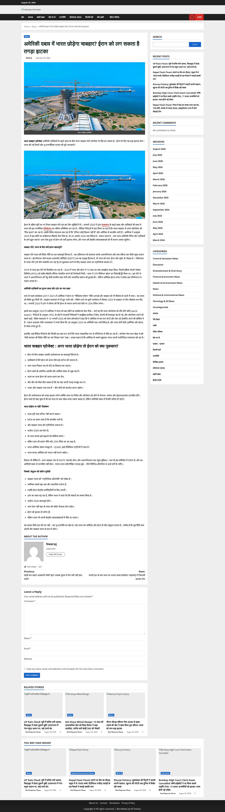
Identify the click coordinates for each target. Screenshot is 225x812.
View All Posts (55, 554)
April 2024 (158, 234)
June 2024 (158, 221)
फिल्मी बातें (89, 17)
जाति (155, 325)
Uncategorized (160, 307)
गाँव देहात (156, 319)
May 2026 (157, 167)
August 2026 (159, 149)
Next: (117, 575)
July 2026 (157, 155)
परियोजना (47, 228)
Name (28, 638)
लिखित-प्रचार (158, 362)
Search (157, 36)
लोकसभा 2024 (75, 17)
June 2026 (158, 161)
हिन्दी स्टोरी (157, 380)
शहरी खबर (41, 17)
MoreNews (122, 808)
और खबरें (100, 17)
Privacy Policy (128, 803)
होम (22, 17)
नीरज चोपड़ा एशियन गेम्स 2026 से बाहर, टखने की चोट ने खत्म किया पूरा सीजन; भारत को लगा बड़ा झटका (124, 725)
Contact (104, 803)
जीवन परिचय (114, 17)
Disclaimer (114, 803)
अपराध (30, 17)
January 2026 (159, 191)
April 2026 (158, 173)
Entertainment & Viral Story (167, 270)
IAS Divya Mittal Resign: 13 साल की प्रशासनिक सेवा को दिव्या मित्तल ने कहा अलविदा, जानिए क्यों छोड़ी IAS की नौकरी (84, 725)
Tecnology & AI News (163, 301)
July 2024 (157, 215)
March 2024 (159, 240)
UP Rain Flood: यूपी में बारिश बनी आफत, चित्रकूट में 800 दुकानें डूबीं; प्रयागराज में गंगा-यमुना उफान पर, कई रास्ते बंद (43, 725)
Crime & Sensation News (165, 258)
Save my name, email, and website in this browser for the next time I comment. (65, 668)
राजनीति (62, 17)
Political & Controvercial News (168, 295)
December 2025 (160, 197)
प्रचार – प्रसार (158, 343)
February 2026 (160, 185)
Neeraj (29, 58)
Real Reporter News (33, 732)
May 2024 (157, 228)
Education (158, 264)
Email (27, 648)
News (27, 36)
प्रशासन (106, 224)
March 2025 (159, 203)
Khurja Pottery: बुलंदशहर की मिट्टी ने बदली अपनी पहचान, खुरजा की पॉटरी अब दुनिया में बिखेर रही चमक (134, 783)
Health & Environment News (167, 282)
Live (199, 17)
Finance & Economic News (166, 276)
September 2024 (161, 209)
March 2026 (159, 179)
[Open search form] (186, 17)
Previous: (53, 575)
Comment (29, 601)
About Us (93, 803)
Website (28, 658)
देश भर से (52, 17)
